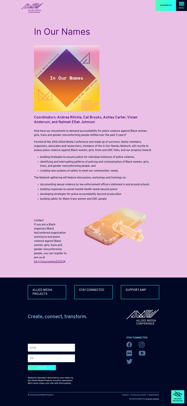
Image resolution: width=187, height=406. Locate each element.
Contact (125, 395)
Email (31, 347)
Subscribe (41, 367)
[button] (181, 5)
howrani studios (152, 399)
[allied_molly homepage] (32, 8)
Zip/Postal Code (35, 358)
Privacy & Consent (138, 395)
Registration (154, 395)
